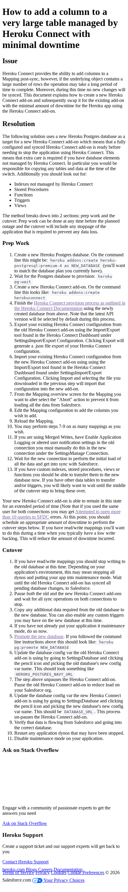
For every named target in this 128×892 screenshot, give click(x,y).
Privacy (42, 872)
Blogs (31, 869)
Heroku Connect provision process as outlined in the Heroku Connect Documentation (69, 305)
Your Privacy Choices (64, 880)
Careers (45, 869)
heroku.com (13, 869)
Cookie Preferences (86, 872)
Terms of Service (18, 872)
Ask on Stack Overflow (24, 823)
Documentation (68, 869)
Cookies (58, 872)
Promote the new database (38, 636)
